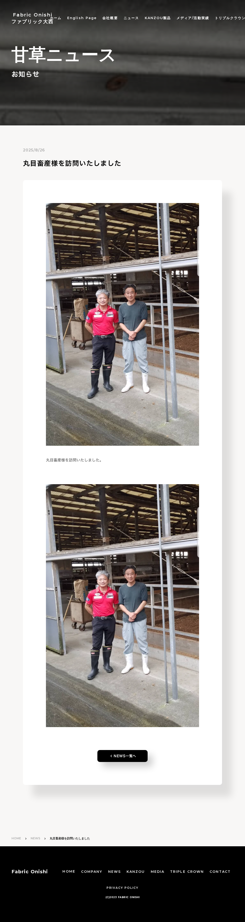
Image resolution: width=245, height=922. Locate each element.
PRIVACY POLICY (122, 888)
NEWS (35, 838)
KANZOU (136, 871)
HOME (16, 838)
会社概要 (110, 18)
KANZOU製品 (158, 18)
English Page (82, 18)
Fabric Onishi (29, 871)
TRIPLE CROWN (187, 871)
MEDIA (158, 871)
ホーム (55, 18)
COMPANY (91, 871)
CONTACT (220, 871)
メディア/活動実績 (193, 18)
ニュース (131, 18)
